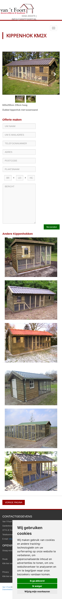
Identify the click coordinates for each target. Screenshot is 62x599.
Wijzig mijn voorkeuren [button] (37, 591)
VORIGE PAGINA (13, 502)
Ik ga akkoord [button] (37, 580)
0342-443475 (28, 16)
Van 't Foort (6, 587)
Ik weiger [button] (37, 586)
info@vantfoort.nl (24, 19)
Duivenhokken (8, 589)
